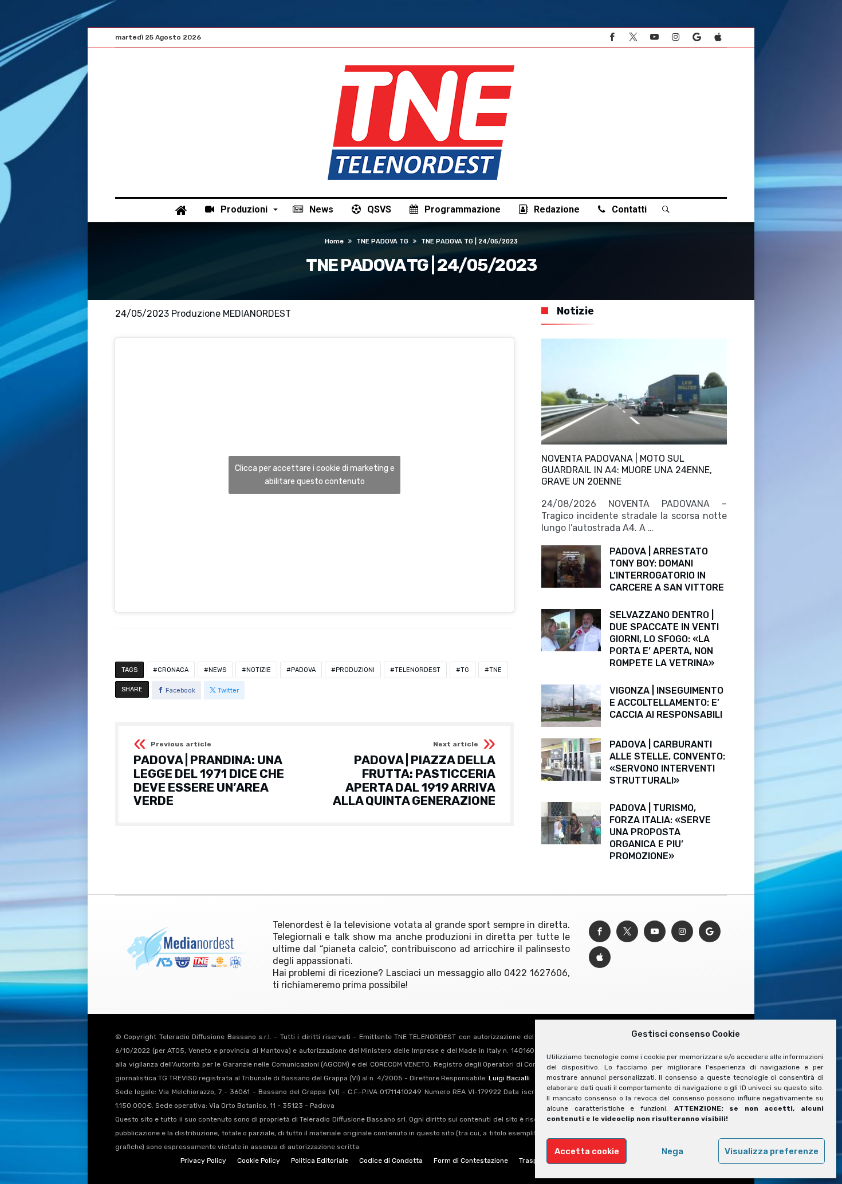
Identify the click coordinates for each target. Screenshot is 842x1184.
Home (334, 241)
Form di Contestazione (471, 1161)
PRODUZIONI (355, 670)
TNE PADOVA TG (382, 241)
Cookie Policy (258, 1161)
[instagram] (675, 37)
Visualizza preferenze (772, 1151)
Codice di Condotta (391, 1161)
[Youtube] (654, 37)
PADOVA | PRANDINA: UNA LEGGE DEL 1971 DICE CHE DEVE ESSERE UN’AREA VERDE (208, 774)
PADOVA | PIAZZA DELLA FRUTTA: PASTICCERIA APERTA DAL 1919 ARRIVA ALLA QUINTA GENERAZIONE (414, 774)
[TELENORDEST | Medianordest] (421, 65)
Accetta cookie (586, 1151)
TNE (495, 670)
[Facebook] (612, 37)
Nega (672, 1151)
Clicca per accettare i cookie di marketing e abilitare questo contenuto (315, 474)
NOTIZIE (258, 670)
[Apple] (718, 37)
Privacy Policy (203, 1161)
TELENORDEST (417, 670)
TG (465, 670)
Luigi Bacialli (509, 1078)
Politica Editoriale (319, 1161)
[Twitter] (633, 37)
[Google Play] (696, 37)
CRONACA (173, 670)
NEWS (217, 670)
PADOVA (303, 670)
